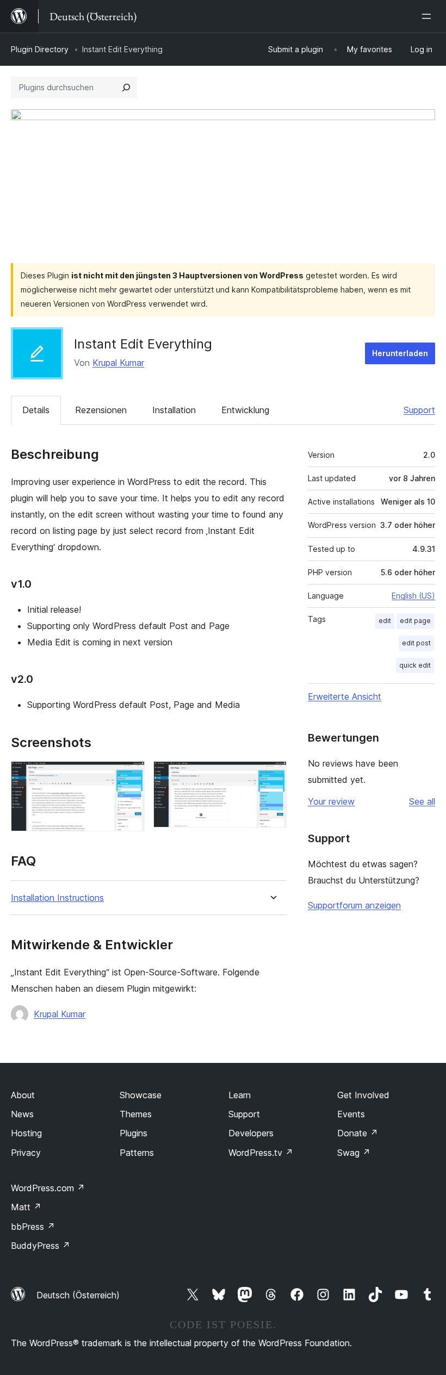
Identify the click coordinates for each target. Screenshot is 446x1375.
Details (35, 410)
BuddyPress (40, 1245)
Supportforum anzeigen (354, 905)
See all (422, 801)
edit (385, 621)
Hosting (26, 1133)
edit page (415, 621)
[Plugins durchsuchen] (126, 87)
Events (351, 1114)
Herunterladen (400, 353)
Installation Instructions (57, 898)
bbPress (33, 1226)
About (23, 1095)
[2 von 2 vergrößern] (272, 775)
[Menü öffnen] (428, 16)
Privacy (26, 1152)
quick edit (415, 665)
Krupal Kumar (118, 362)
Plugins (133, 1133)
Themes (136, 1114)
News (22, 1114)
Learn (239, 1095)
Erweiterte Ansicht (344, 696)
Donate (357, 1133)
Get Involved (363, 1095)
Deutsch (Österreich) (78, 1295)
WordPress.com (48, 1188)
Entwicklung (245, 410)
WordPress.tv (260, 1152)
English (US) (413, 595)
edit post (416, 643)
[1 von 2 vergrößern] (130, 775)
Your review (331, 801)
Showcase (141, 1095)
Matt (26, 1207)
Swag (353, 1152)
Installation (174, 410)
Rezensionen (101, 410)
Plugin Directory (40, 49)
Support (419, 410)
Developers (251, 1133)
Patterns (137, 1152)
